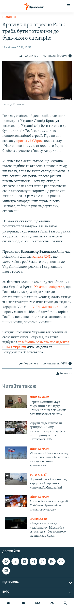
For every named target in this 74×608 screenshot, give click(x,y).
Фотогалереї (38, 475)
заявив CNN (41, 257)
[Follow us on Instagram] (42, 561)
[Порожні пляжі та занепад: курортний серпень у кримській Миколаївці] (16, 479)
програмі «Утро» (29, 141)
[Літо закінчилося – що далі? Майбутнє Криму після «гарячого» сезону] (16, 501)
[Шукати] (65, 603)
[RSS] (51, 561)
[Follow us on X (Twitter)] (15, 561)
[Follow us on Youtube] (24, 561)
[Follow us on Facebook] (6, 561)
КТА (37, 603)
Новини (9, 17)
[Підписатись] (6, 570)
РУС (51, 603)
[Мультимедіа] (23, 603)
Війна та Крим (39, 397)
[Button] (28, 56)
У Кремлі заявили (46, 307)
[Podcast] (61, 561)
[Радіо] (9, 603)
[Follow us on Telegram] (33, 561)
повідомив (49, 287)
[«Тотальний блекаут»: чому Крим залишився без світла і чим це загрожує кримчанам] (16, 452)
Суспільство (38, 519)
